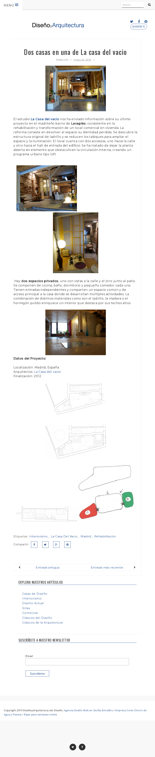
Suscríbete (138, 26)
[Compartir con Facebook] (34, 544)
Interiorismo (39, 536)
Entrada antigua (47, 567)
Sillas (26, 608)
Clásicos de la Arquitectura (42, 622)
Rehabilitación (105, 536)
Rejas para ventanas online (40, 714)
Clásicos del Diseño (37, 618)
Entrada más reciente (107, 567)
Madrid (86, 536)
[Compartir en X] (45, 544)
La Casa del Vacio (64, 536)
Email (29, 656)
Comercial (30, 613)
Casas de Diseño (34, 593)
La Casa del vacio (45, 119)
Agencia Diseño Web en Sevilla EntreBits (88, 710)
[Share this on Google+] (56, 544)
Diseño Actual (33, 603)
